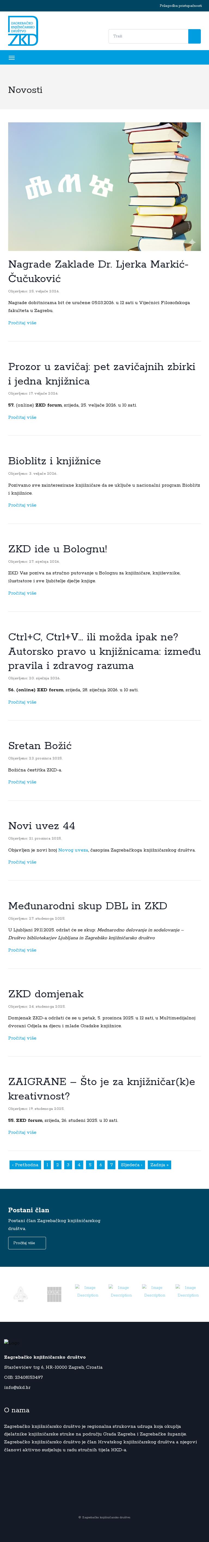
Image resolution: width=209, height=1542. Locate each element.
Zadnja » (159, 1165)
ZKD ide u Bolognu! (57, 549)
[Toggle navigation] (19, 57)
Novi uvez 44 (41, 826)
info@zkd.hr (17, 1387)
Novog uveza (73, 850)
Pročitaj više (23, 323)
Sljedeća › (131, 1165)
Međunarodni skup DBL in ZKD (87, 906)
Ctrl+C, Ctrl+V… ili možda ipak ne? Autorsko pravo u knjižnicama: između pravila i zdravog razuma (104, 652)
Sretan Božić (40, 746)
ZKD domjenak (46, 994)
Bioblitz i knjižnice (54, 461)
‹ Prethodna (25, 1165)
